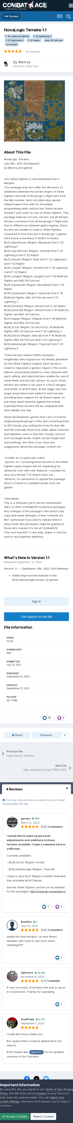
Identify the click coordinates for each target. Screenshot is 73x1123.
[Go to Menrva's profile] (7, 63)
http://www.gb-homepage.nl (47, 891)
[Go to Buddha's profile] (12, 925)
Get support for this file (36, 616)
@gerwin (36, 1052)
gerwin (25, 818)
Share (18, 735)
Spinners (27, 972)
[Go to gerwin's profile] (12, 822)
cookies (41, 1093)
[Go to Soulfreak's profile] (12, 1022)
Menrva (24, 62)
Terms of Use (53, 1089)
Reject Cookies (43, 1116)
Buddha (26, 921)
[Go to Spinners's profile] (12, 976)
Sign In (36, 601)
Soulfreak (27, 1019)
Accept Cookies (16, 1116)
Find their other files (26, 66)
